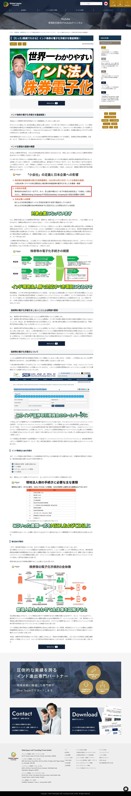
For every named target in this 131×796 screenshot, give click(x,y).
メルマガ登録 (113, 5)
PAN (20, 44)
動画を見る (50, 103)
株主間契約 (105, 120)
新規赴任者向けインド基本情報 (85, 755)
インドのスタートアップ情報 (84, 763)
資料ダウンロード (120, 5)
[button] (125, 789)
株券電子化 (13, 44)
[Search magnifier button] (101, 3)
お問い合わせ (127, 5)
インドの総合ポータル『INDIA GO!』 (87, 768)
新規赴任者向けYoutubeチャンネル (86, 752)
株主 (116, 127)
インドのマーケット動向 (83, 765)
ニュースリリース (108, 10)
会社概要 (68, 755)
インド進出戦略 (114, 120)
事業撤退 (105, 127)
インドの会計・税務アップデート (86, 757)
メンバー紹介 (69, 757)
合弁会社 (114, 123)
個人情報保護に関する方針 (106, 763)
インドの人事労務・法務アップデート (87, 760)
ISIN (24, 44)
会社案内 (67, 752)
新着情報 (17, 32)
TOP (66, 750)
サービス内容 (79, 10)
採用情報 (68, 765)
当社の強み (69, 760)
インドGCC (106, 123)
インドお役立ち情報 (81, 750)
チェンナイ (112, 113)
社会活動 (68, 763)
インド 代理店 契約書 (110, 117)
